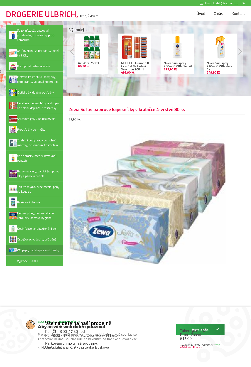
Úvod (200, 13)
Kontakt (238, 13)
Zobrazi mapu (191, 346)
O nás (218, 13)
